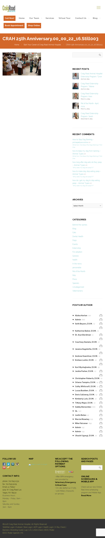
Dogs (74, 240)
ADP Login (38, 527)
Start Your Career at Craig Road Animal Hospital (42, 45)
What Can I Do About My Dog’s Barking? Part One (87, 146)
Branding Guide (17, 530)
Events (75, 244)
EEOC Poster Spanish (11, 533)
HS (22, 533)
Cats (74, 232)
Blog (74, 229)
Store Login (27, 527)
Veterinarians (77, 291)
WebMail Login (8, 527)
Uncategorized (78, 287)
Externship (76, 248)
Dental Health (77, 236)
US (30, 530)
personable (76, 268)
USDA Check (38, 530)
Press (74, 279)
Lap (25, 530)
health (74, 260)
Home (16, 45)
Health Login (48, 527)
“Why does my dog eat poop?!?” (83, 167)
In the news (77, 264)
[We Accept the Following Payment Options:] (65, 471)
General (75, 256)
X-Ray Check (60, 527)
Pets (74, 275)
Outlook (19, 527)
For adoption (77, 252)
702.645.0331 (13, 481)
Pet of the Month (78, 271)
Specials (75, 283)
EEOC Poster (49, 530)
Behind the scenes (79, 225)
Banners (6, 530)
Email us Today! (9, 487)
